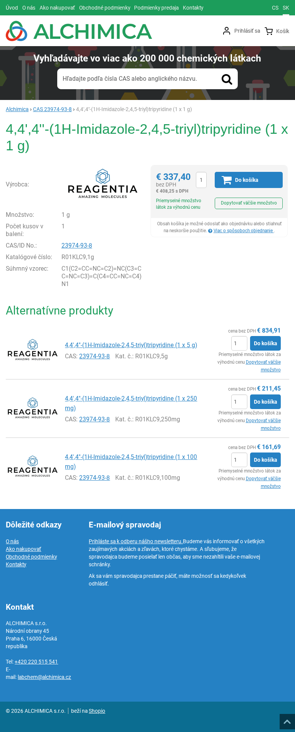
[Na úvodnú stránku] (79, 31)
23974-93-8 (76, 245)
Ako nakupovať (23, 549)
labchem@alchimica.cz (44, 677)
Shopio (97, 711)
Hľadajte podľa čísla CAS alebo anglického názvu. (130, 78)
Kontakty (16, 564)
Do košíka (265, 343)
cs (275, 8)
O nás (12, 541)
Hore (287, 719)
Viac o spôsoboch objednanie (244, 230)
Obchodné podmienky (31, 557)
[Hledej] (227, 78)
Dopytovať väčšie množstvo (249, 203)
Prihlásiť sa (247, 31)
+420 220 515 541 (36, 662)
